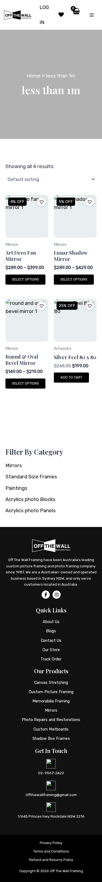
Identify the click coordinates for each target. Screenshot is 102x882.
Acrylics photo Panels (30, 511)
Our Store (51, 649)
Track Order (51, 659)
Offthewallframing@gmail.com (51, 794)
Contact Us (51, 640)
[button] (42, 202)
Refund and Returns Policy (51, 860)
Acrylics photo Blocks (30, 499)
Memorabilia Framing (51, 701)
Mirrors (13, 466)
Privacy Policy (51, 843)
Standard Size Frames (31, 477)
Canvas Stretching (51, 682)
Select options (25, 279)
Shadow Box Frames (51, 738)
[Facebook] (46, 595)
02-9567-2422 (51, 773)
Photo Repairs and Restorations (51, 719)
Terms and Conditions (51, 851)
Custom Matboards (51, 729)
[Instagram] (56, 595)
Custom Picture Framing (51, 691)
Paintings (16, 488)
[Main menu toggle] (91, 15)
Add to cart (71, 377)
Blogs (51, 630)
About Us (51, 621)
